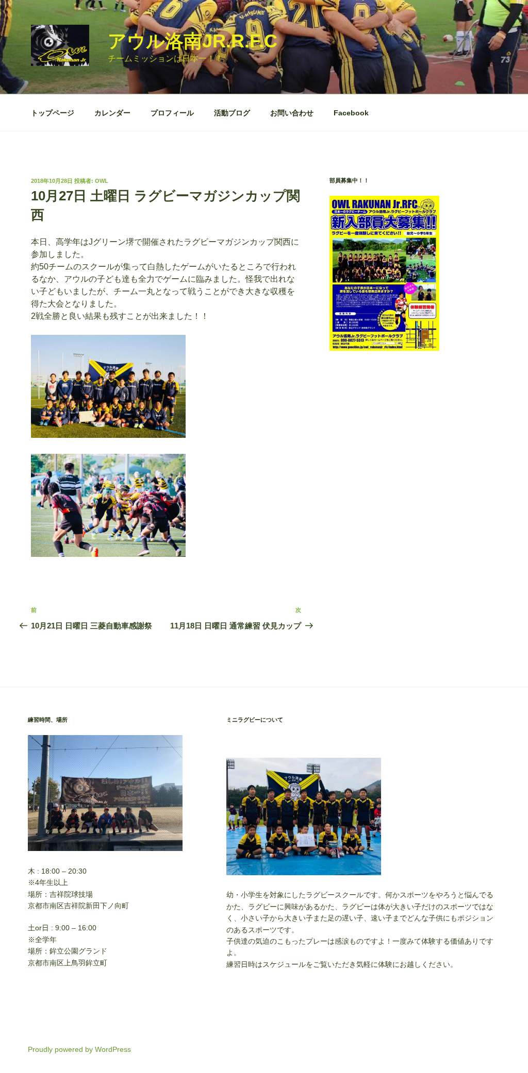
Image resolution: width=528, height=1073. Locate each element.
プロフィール (172, 113)
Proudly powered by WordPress (79, 1049)
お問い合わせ (292, 113)
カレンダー (112, 113)
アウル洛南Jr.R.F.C (192, 41)
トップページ (52, 113)
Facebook (351, 113)
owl (101, 181)
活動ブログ (232, 113)
